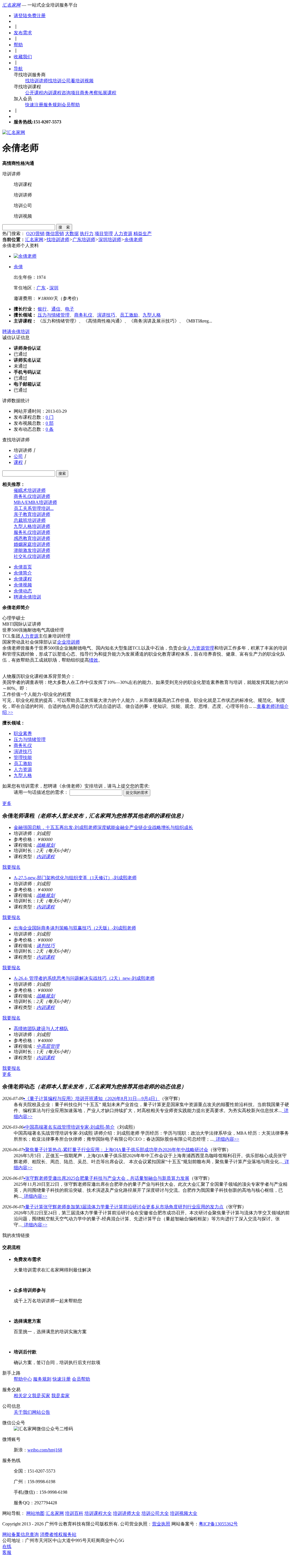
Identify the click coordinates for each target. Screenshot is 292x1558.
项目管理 (104, 233)
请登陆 (20, 15)
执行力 (87, 233)
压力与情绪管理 (54, 315)
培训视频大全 (183, 1513)
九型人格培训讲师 (32, 526)
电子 (69, 309)
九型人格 (152, 315)
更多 (6, 803)
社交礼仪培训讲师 (32, 556)
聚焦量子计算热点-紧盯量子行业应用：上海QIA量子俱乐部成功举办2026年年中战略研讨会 (115, 1149)
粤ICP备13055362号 (218, 1523)
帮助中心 (23, 1379)
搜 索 (64, 227)
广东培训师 (83, 239)
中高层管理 (47, 1046)
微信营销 (55, 233)
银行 (42, 309)
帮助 (18, 44)
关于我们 (23, 1412)
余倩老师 (133, 239)
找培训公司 (59, 80)
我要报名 (11, 867)
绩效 (93, 660)
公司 (18, 456)
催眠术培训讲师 (30, 490)
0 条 (50, 429)
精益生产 (142, 233)
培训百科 (74, 1513)
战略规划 (45, 845)
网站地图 (35, 1513)
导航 (18, 68)
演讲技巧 (106, 315)
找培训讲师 (36, 80)
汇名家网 (11, 5)
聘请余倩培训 (16, 331)
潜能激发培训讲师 (32, 550)
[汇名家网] (13, 132)
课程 (18, 462)
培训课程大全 (98, 1513)
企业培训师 (68, 642)
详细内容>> (226, 1139)
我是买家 (41, 1395)
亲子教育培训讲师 (32, 514)
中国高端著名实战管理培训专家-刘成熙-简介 (69, 1127)
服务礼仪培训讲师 (32, 532)
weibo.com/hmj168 (44, 1449)
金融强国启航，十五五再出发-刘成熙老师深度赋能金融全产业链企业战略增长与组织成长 (103, 827)
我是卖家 (60, 1395)
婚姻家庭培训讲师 (32, 544)
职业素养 (23, 733)
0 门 (50, 417)
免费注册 (36, 15)
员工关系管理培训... (34, 508)
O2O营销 (35, 233)
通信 (55, 309)
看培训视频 (82, 80)
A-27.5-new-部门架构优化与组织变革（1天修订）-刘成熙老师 (75, 877)
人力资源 (123, 233)
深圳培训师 (109, 239)
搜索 (62, 473)
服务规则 (52, 104)
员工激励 (129, 315)
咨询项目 (71, 92)
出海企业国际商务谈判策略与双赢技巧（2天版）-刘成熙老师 (75, 928)
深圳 (53, 287)
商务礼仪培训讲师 (32, 496)
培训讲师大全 (126, 1513)
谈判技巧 (45, 945)
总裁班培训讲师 (30, 520)
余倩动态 (23, 590)
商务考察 (89, 92)
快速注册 (34, 104)
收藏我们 (23, 56)
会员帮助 (71, 104)
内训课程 (52, 92)
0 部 (50, 423)
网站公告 (41, 1412)
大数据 (72, 233)
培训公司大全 (155, 1513)
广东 (41, 287)
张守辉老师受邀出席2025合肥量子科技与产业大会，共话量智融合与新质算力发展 (106, 1178)
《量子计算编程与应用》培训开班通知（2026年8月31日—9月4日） (91, 1098)
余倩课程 (23, 578)
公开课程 (34, 92)
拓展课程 (107, 92)
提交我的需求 (137, 792)
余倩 (18, 266)
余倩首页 (23, 566)
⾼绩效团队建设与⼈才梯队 (41, 1028)
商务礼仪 (83, 315)
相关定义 (23, 1395)
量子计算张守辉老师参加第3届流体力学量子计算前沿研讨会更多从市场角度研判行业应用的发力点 (123, 1206)
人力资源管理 (200, 648)
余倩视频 (23, 584)
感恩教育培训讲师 (32, 538)
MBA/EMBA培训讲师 (35, 502)
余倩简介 (23, 572)
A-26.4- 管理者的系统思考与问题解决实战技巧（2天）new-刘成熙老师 (84, 978)
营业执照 (161, 1523)
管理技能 (23, 757)
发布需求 (23, 32)
